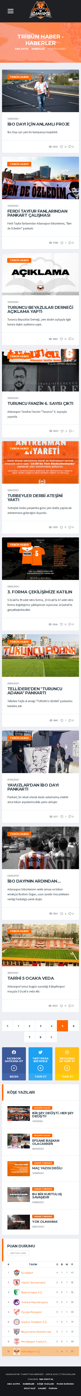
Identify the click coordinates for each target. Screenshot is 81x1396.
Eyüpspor (27, 1272)
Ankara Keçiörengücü (34, 1302)
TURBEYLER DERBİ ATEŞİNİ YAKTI (35, 497)
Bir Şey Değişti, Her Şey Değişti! (53, 1114)
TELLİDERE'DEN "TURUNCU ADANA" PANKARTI (34, 690)
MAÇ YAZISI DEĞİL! (47, 1168)
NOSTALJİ (29, 1388)
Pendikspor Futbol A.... (35, 1341)
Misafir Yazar (42, 1108)
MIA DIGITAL (46, 1379)
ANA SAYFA (13, 1384)
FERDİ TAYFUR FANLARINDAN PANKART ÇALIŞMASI (37, 213)
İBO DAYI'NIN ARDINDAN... (34, 881)
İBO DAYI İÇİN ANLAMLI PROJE (38, 124)
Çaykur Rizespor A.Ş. (34, 1321)
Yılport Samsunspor (33, 1282)
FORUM (53, 1388)
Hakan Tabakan (43, 1163)
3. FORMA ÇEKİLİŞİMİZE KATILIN (39, 592)
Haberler (38, 48)
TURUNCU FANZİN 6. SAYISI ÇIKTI (40, 403)
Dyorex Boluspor (31, 1312)
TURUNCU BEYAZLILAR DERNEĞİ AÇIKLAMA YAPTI (40, 309)
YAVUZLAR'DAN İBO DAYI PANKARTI (33, 787)
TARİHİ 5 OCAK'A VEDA (30, 978)
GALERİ (42, 1388)
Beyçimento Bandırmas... (37, 1331)
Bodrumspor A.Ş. (32, 1292)
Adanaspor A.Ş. (30, 1351)
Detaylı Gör (18, 1253)
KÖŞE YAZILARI (45, 1384)
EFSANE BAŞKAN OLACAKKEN (45, 1142)
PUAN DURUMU (65, 1384)
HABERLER (28, 1384)
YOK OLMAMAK (44, 1222)
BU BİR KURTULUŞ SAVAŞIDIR (47, 1195)
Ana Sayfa (22, 48)
